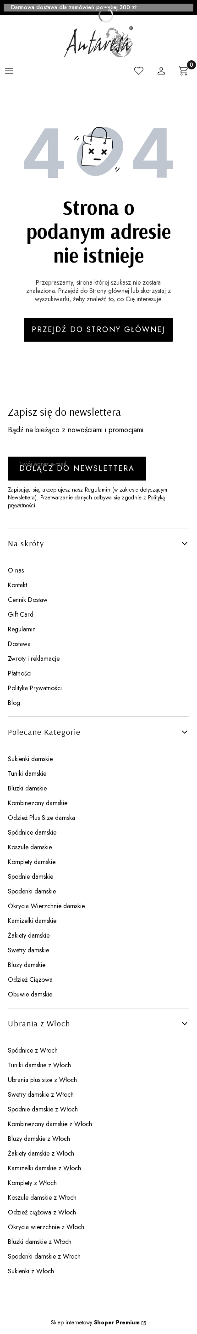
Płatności (20, 673)
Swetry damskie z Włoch (41, 1094)
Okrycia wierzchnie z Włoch (46, 1226)
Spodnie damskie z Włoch (43, 1109)
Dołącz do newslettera (77, 468)
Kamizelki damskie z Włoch (44, 1168)
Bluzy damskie (26, 964)
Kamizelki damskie (32, 920)
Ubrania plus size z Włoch (42, 1079)
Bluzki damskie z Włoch (39, 1241)
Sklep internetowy (95, 1322)
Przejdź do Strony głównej (98, 329)
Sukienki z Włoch (31, 1271)
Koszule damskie (30, 847)
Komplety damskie (31, 861)
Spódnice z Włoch (33, 1050)
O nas (16, 570)
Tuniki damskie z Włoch (39, 1065)
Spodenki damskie (32, 891)
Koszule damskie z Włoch (42, 1197)
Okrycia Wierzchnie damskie (46, 905)
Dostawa (19, 643)
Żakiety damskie (28, 935)
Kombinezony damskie (37, 802)
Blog (14, 702)
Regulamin (22, 629)
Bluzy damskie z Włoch (39, 1138)
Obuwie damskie (30, 994)
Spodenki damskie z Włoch (44, 1256)
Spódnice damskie (32, 832)
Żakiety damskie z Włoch (41, 1153)
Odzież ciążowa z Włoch (42, 1212)
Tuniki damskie (27, 773)
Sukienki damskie (30, 758)
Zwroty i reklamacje (34, 658)
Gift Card (20, 614)
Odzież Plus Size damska (41, 817)
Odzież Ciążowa (30, 979)
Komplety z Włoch (32, 1182)
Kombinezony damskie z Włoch (50, 1123)
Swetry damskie (28, 950)
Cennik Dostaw (28, 599)
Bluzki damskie (27, 788)
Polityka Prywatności (35, 688)
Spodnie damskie (30, 876)
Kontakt (17, 585)
